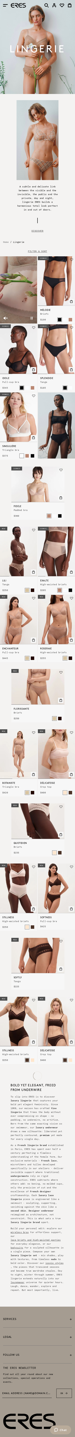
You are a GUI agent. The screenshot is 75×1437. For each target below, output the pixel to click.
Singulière (9, 446)
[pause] (31, 318)
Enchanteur (10, 649)
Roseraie (46, 649)
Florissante (21, 709)
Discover (37, 230)
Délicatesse (47, 783)
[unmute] (5, 318)
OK (61, 1393)
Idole (5, 378)
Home (6, 242)
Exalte (44, 581)
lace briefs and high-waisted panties (36, 1239)
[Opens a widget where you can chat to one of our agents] (60, 1430)
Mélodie (45, 310)
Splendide (46, 378)
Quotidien (20, 843)
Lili (4, 581)
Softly (18, 978)
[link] (54, 5)
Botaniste (8, 783)
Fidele (17, 506)
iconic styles (54, 1263)
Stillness (8, 917)
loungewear (17, 1282)
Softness (46, 917)
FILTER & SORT (37, 251)
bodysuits (17, 1247)
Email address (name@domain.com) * (27, 1394)
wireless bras (20, 1232)
